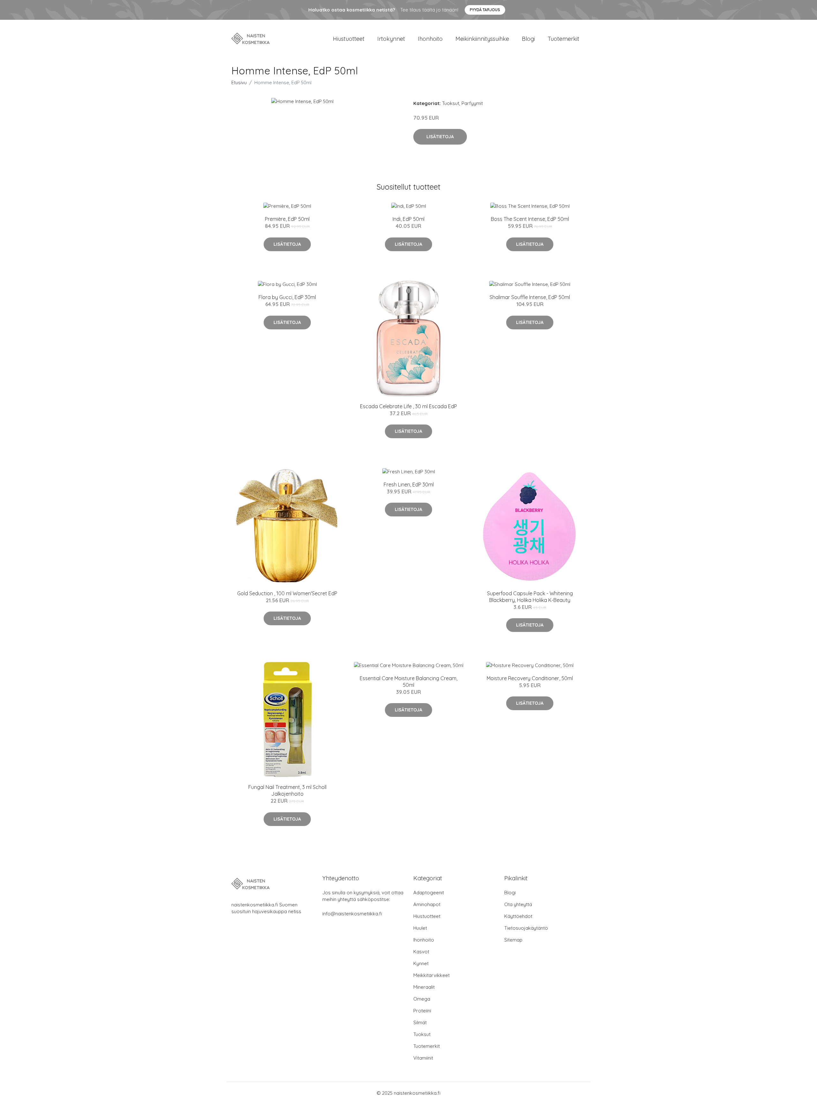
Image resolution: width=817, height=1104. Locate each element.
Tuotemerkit (563, 38)
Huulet (420, 928)
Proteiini (422, 1011)
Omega (421, 999)
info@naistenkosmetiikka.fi (352, 914)
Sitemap (513, 940)
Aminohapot (426, 904)
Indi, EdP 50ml (408, 219)
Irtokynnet (391, 38)
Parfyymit (472, 103)
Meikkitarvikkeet (431, 975)
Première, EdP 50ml (287, 219)
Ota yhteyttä (518, 904)
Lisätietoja (440, 136)
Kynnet (421, 963)
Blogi (528, 38)
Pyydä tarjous (485, 9)
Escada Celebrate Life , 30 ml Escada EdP (408, 406)
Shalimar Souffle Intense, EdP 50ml (530, 297)
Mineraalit (424, 987)
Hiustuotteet (348, 38)
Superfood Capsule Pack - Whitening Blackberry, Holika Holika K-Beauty (530, 596)
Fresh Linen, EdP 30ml (409, 484)
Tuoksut (450, 103)
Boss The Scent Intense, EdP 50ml (530, 219)
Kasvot (421, 952)
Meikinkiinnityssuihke (482, 38)
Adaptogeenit (428, 893)
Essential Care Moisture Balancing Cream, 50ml (408, 681)
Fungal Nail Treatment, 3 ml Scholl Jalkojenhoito (287, 790)
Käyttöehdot (518, 916)
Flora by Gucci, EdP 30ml (287, 297)
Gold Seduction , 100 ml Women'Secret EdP (287, 593)
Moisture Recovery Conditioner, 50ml (530, 678)
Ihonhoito (430, 38)
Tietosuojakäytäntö (526, 928)
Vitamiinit (423, 1058)
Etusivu (239, 82)
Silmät (420, 1022)
